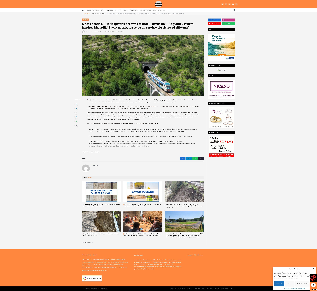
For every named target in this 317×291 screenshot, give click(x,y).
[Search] (234, 10)
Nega (289, 283)
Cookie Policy (287, 288)
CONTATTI (118, 10)
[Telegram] (76, 117)
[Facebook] (76, 104)
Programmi (133, 10)
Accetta (279, 283)
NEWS (124, 10)
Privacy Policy (294, 288)
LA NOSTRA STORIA (98, 10)
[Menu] (83, 10)
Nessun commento (110, 31)
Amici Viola (161, 10)
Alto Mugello (86, 152)
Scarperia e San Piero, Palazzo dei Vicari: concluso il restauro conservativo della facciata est (101, 205)
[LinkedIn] (76, 108)
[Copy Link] (76, 125)
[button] (314, 269)
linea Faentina (95, 152)
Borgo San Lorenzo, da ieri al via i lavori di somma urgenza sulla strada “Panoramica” (100, 234)
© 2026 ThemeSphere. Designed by (91, 288)
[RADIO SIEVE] (158, 4)
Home (89, 10)
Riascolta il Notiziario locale (148, 10)
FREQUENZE (109, 10)
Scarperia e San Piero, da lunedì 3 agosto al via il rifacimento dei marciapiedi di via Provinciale (142, 205)
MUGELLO (85, 19)
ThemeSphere (103, 288)
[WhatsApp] (76, 121)
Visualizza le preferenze (305, 283)
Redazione (90, 31)
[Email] (76, 112)
